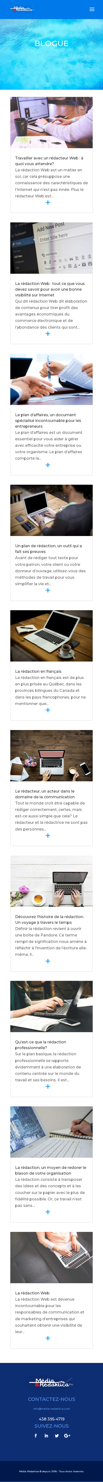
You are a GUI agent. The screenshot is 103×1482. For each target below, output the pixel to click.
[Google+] (67, 1436)
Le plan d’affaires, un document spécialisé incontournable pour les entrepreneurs (48, 421)
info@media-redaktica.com (51, 1408)
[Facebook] (36, 1436)
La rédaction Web (32, 1293)
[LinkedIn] (46, 1436)
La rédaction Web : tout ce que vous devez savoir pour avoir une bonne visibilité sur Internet (50, 289)
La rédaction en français (38, 671)
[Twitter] (57, 1436)
